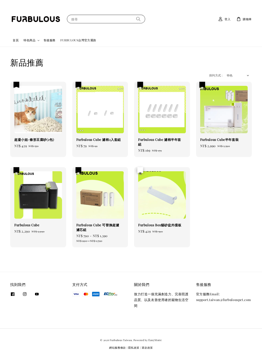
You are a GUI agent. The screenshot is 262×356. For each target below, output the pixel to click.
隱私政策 (133, 347)
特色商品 (29, 40)
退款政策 (147, 347)
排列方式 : (215, 75)
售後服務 (49, 40)
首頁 (16, 40)
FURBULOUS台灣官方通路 (78, 40)
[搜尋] (138, 19)
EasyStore (155, 340)
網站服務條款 (117, 347)
